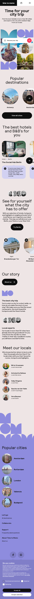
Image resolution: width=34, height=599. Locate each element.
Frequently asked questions (11, 533)
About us (8, 282)
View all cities (17, 115)
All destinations (7, 518)
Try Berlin (17, 227)
